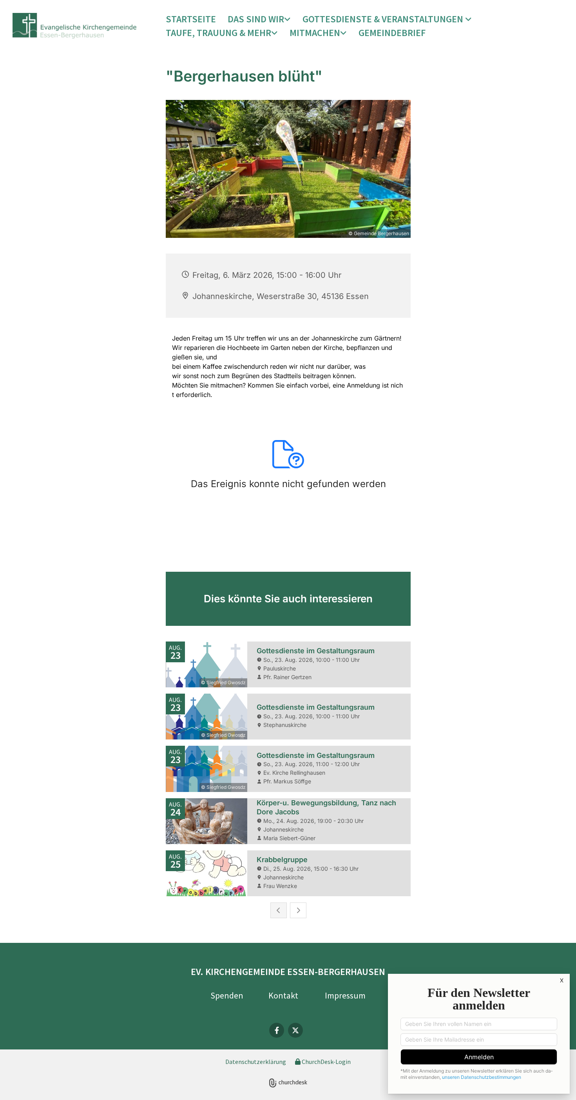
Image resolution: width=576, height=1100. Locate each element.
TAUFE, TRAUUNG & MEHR (218, 33)
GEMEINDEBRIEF (392, 33)
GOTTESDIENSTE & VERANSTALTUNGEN (383, 19)
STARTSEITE (191, 19)
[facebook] (277, 1030)
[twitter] (295, 1030)
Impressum (345, 995)
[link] (259, 19)
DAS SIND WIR (256, 19)
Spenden (226, 995)
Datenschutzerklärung (255, 1062)
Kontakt (283, 995)
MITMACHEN (315, 33)
